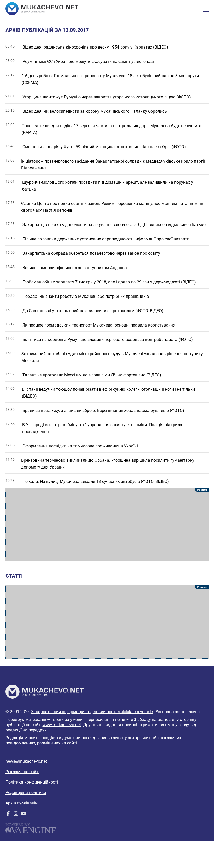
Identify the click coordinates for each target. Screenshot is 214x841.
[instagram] (16, 814)
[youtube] (23, 814)
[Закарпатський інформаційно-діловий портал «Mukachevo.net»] (41, 9)
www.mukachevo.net (62, 724)
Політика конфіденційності (31, 782)
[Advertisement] (107, 524)
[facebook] (8, 814)
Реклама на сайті (22, 771)
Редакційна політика (25, 792)
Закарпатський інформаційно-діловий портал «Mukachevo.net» (92, 711)
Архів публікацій (21, 803)
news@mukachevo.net (26, 761)
